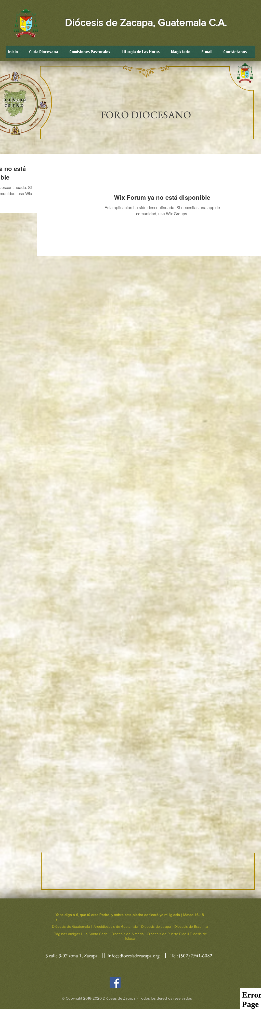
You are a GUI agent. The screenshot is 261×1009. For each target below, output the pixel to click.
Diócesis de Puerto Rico (166, 934)
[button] (93, 53)
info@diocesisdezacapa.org (134, 955)
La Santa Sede (96, 934)
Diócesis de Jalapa (156, 926)
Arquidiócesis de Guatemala (116, 926)
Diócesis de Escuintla (191, 926)
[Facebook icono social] (115, 982)
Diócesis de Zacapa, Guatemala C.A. (146, 22)
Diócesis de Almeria (127, 934)
